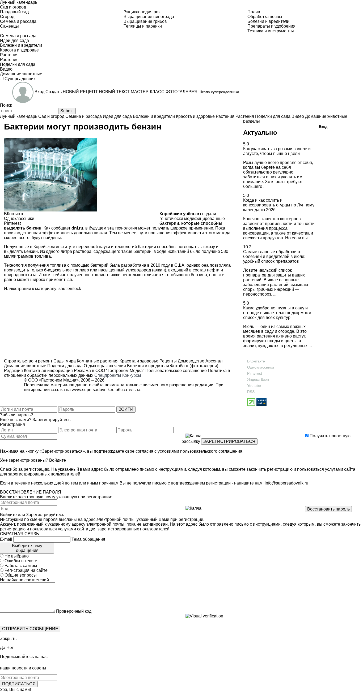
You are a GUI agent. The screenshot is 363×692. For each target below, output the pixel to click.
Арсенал (213, 361)
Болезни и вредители (147, 366)
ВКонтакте (256, 361)
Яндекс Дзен (258, 379)
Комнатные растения (97, 361)
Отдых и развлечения (104, 366)
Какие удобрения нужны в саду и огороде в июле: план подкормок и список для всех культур (277, 313)
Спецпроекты (107, 375)
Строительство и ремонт (28, 361)
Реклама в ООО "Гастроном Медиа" (109, 370)
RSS (251, 392)
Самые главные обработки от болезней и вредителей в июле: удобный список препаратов (274, 256)
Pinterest (254, 373)
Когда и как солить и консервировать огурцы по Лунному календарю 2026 (278, 205)
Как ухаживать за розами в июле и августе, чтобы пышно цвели (277, 151)
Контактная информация (48, 370)
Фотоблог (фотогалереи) (193, 366)
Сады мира (64, 361)
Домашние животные (25, 366)
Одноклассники (260, 367)
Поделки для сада (64, 366)
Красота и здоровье (138, 361)
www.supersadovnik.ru (93, 389)
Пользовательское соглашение (176, 370)
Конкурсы (131, 375)
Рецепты (167, 361)
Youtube (254, 385)
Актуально (260, 132)
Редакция (13, 370)
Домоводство (190, 361)
